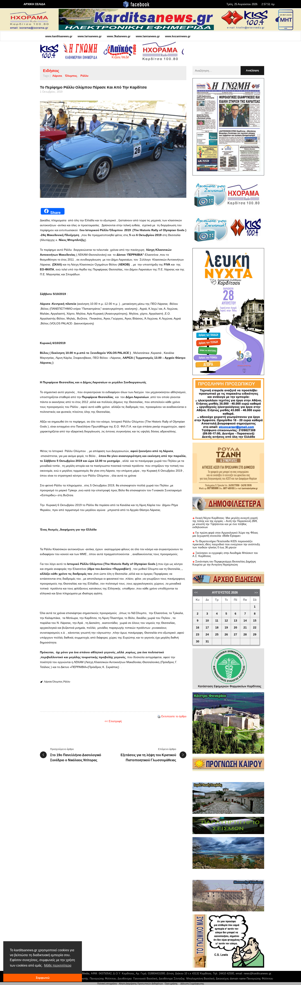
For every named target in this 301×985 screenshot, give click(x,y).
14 (245, 620)
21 (245, 627)
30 (197, 641)
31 (207, 641)
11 (216, 620)
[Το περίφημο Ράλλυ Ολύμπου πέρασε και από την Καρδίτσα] (113, 149)
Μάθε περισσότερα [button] (57, 965)
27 (235, 634)
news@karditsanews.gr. (258, 973)
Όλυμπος (71, 75)
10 (207, 620)
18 (216, 627)
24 (207, 634)
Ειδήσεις (51, 71)
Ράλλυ (84, 75)
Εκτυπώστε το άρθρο (173, 716)
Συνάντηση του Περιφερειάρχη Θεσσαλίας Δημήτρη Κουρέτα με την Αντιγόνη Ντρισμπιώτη (224, 563)
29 (254, 634)
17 (207, 627)
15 (254, 620)
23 (197, 634)
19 (226, 627)
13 (235, 620)
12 (226, 620)
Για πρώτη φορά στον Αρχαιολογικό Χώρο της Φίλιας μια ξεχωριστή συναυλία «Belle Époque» (225, 534)
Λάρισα (57, 75)
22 (254, 627)
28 (245, 634)
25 (216, 634)
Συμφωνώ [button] (43, 977)
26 (226, 634)
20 (235, 627)
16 (197, 627)
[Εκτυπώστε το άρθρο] (159, 716)
